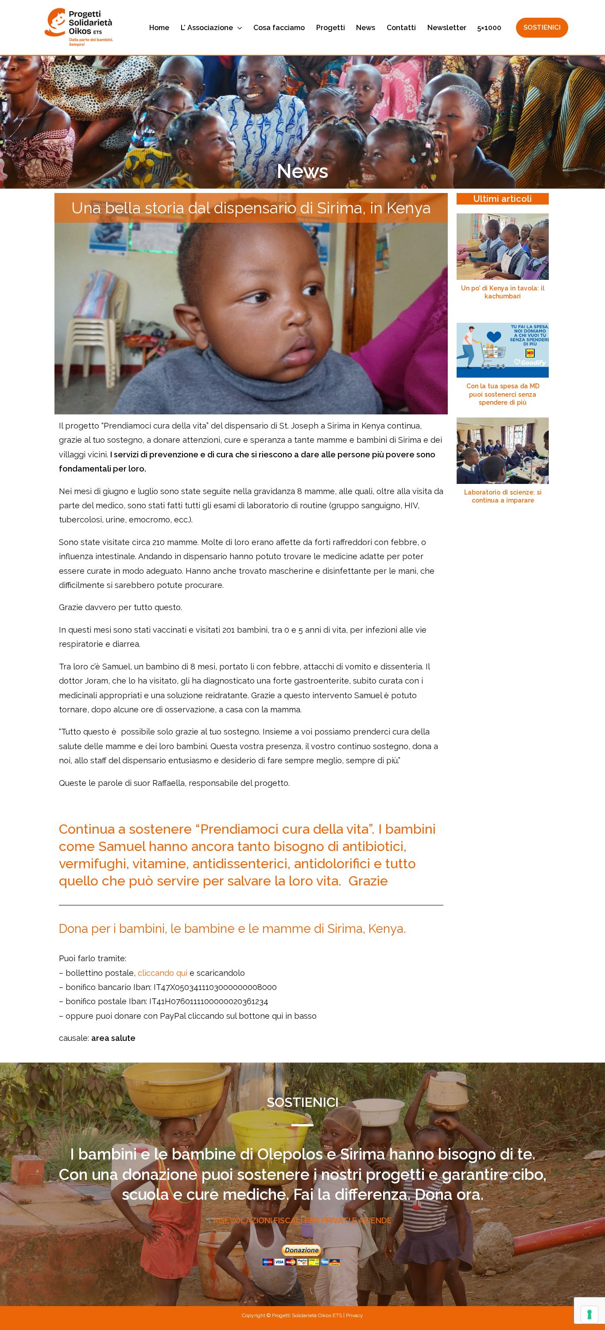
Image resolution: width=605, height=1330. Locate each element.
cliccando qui (162, 973)
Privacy (354, 1315)
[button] (237, 27)
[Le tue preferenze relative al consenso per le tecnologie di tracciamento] (589, 1314)
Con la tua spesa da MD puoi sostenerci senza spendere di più (502, 394)
